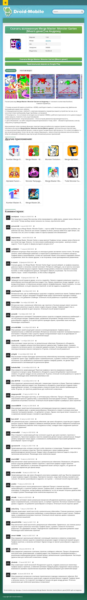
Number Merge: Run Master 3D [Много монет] (14, 159)
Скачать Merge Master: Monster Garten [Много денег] (43, 59)
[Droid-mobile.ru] (24, 11)
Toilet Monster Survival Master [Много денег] (73, 181)
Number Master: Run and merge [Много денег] (14, 202)
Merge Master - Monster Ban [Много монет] (34, 159)
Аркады (48, 41)
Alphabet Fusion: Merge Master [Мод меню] (14, 181)
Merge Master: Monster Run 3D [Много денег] (53, 181)
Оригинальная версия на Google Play (43, 64)
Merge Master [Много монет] (34, 202)
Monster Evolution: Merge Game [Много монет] (53, 159)
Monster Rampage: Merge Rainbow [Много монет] (34, 181)
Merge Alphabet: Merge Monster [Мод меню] (73, 159)
